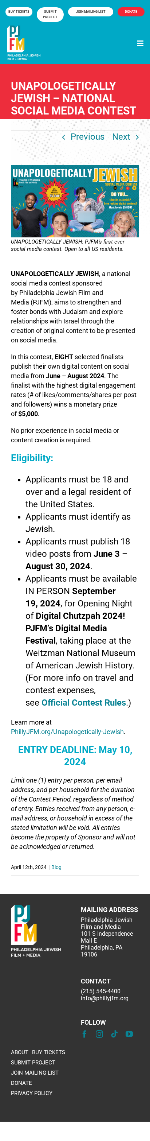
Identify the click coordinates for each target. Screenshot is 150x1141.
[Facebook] (84, 1034)
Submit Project (50, 14)
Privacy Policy (31, 1093)
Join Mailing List (91, 11)
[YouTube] (129, 1034)
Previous (87, 137)
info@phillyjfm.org (105, 998)
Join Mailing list (35, 1073)
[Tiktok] (114, 1034)
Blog (56, 867)
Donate (131, 11)
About (19, 1052)
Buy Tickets (18, 11)
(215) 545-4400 (101, 991)
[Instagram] (99, 1034)
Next (121, 137)
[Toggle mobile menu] (141, 43)
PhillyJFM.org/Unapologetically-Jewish (67, 732)
